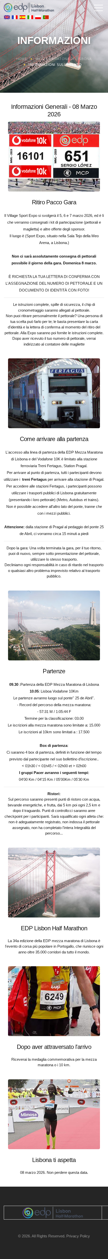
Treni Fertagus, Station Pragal (62, 466)
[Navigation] (98, 8)
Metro (62, 500)
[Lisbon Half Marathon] (7, 17)
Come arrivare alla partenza (54, 438)
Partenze (54, 671)
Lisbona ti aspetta (54, 1159)
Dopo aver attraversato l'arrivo (54, 1046)
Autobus (76, 500)
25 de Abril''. (84, 698)
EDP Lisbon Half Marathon (54, 928)
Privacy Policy (78, 1236)
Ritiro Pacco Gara (54, 202)
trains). (93, 500)
